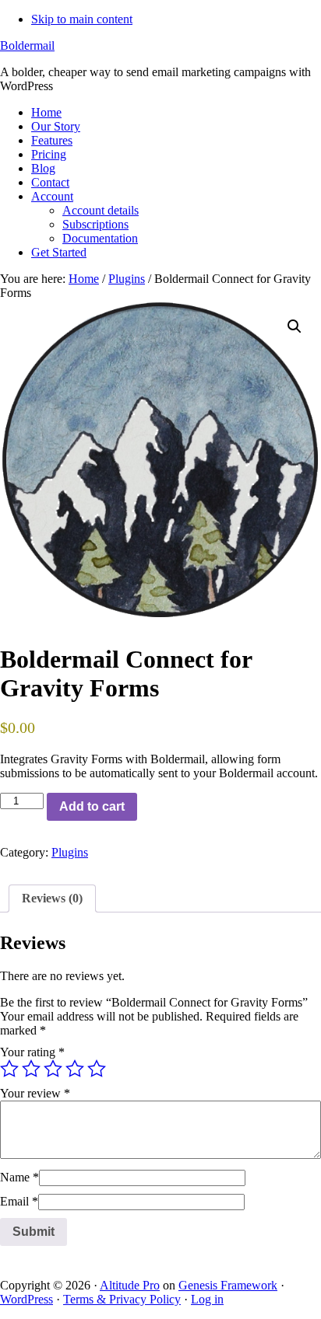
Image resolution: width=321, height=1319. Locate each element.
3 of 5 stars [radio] (53, 1068)
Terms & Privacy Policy (122, 1299)
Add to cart (92, 806)
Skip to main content (81, 19)
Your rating (32, 1052)
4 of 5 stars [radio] (74, 1068)
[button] (294, 326)
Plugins (126, 278)
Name (19, 1177)
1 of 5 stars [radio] (9, 1068)
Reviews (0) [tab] (52, 898)
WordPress (26, 1299)
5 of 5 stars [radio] (96, 1068)
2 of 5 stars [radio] (31, 1068)
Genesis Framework (227, 1285)
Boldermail (27, 45)
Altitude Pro (130, 1285)
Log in (207, 1299)
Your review (35, 1093)
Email (19, 1201)
